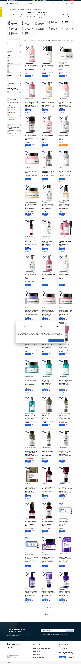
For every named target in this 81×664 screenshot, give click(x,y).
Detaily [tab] (40, 326)
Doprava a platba (36, 651)
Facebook (12, 648)
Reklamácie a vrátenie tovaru (38, 657)
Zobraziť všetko (12, 119)
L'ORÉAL (14, 9)
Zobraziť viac (49, 611)
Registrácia (70, 657)
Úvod (10, 9)
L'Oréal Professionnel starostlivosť (23, 9)
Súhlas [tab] (24, 326)
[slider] (8, 45)
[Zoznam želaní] (64, 3)
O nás (34, 656)
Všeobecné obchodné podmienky (39, 646)
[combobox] (70, 42)
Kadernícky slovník (36, 654)
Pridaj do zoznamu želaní (33, 75)
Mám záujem (64, 144)
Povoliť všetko (56, 340)
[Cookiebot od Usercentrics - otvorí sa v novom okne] (59, 323)
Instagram (8, 648)
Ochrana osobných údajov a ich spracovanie (41, 648)
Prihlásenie (62, 657)
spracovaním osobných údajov (52, 634)
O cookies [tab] (57, 326)
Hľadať (53, 3)
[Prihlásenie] (66, 3)
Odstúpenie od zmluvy (37, 649)
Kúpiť (29, 75)
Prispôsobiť (39, 340)
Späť (8, 9)
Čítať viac (40, 17)
